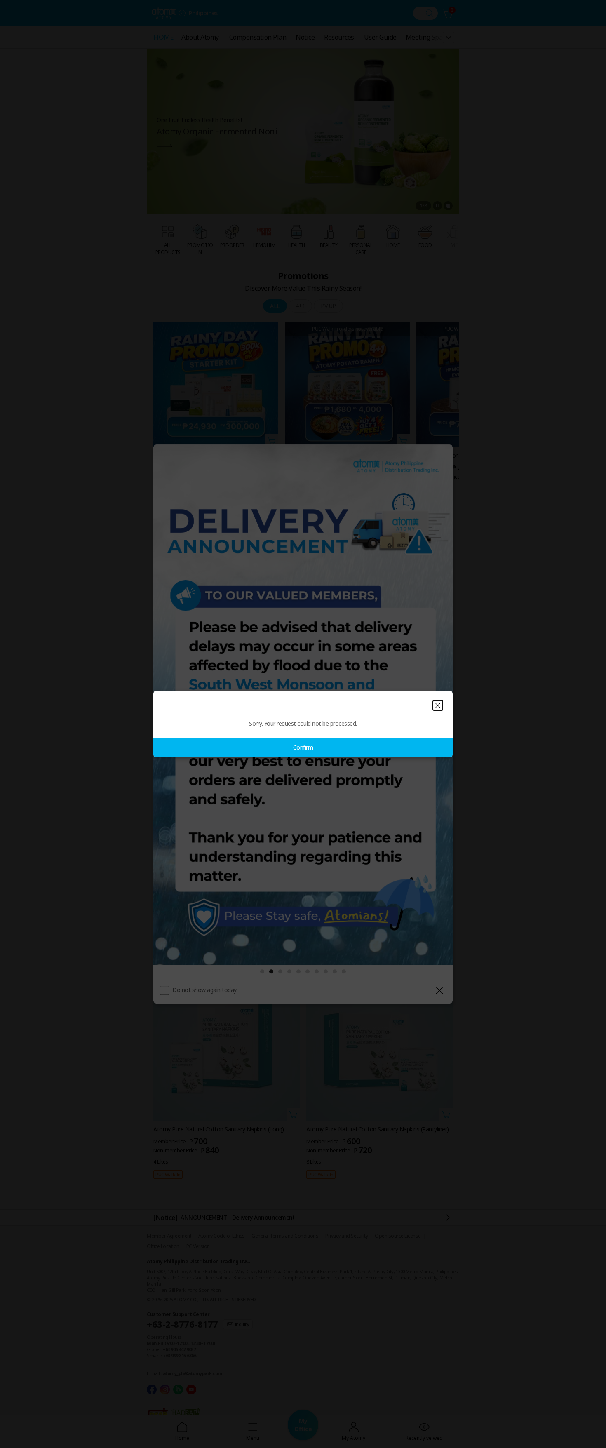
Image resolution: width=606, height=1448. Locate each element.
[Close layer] (438, 705)
